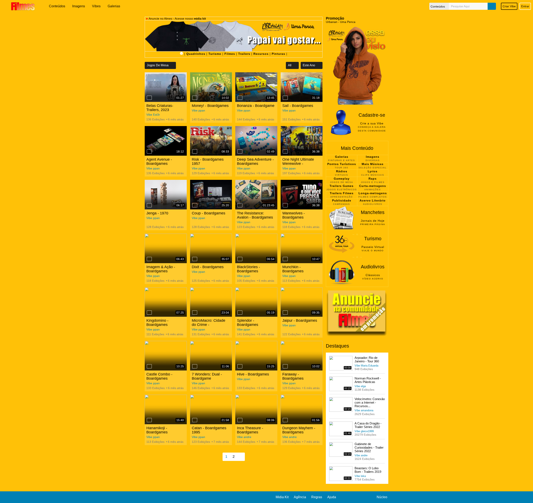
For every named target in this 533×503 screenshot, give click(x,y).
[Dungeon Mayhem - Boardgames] (302, 409)
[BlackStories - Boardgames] (256, 248)
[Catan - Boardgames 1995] (211, 409)
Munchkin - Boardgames (293, 269)
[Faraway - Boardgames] (302, 355)
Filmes (229, 53)
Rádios (341, 171)
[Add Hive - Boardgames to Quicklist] (239, 366)
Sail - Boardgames (297, 106)
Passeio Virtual (372, 247)
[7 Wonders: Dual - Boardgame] (211, 355)
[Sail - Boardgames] (302, 87)
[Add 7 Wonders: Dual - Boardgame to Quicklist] (194, 366)
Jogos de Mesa (158, 65)
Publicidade (341, 200)
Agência (300, 497)
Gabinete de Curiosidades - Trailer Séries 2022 (369, 447)
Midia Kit (282, 497)
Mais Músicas (373, 164)
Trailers (244, 53)
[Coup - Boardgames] (211, 194)
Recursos (261, 53)
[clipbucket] (23, 6)
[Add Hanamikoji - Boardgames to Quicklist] (149, 420)
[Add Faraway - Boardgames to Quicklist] (285, 366)
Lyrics (372, 171)
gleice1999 (367, 431)
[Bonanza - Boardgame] (256, 87)
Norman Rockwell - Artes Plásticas (368, 380)
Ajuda (331, 497)
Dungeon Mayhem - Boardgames (298, 430)
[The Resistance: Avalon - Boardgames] (256, 194)
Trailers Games (342, 186)
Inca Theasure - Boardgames (250, 430)
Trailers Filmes (342, 193)
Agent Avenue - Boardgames (159, 161)
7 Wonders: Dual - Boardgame (207, 376)
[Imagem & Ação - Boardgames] (166, 248)
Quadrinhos (195, 53)
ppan (201, 110)
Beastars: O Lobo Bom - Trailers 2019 (368, 469)
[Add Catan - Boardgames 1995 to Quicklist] (194, 420)
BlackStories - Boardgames (248, 269)
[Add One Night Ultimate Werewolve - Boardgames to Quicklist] (285, 151)
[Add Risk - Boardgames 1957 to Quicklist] (194, 151)
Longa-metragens (373, 193)
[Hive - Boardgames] (256, 355)
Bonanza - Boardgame (255, 106)
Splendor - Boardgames (247, 322)
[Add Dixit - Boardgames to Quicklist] (194, 259)
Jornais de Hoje (373, 220)
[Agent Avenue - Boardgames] (166, 141)
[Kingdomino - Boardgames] (166, 302)
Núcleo (382, 497)
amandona (367, 410)
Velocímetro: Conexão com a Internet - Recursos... (370, 402)
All (290, 65)
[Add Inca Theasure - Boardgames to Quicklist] (239, 420)
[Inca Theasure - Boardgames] (256, 409)
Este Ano (309, 65)
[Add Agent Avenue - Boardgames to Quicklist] (149, 151)
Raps (373, 178)
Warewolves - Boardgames (293, 215)
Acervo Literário (373, 200)
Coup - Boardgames (208, 213)
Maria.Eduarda (369, 365)
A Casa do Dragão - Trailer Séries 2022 (368, 425)
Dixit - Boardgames (208, 267)
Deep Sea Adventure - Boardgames (255, 161)
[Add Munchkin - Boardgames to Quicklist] (285, 259)
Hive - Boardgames (253, 374)
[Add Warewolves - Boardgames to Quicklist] (285, 205)
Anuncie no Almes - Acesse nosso (177, 18)
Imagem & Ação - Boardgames (160, 269)
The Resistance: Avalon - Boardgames (255, 215)
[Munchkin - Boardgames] (302, 248)
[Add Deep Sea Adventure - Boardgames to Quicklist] (239, 151)
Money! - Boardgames (210, 106)
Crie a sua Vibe (372, 123)
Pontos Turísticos (341, 164)
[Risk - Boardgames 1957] (211, 141)
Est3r (156, 114)
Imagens (78, 6)
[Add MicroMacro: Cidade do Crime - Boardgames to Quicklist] (194, 312)
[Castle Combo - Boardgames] (166, 355)
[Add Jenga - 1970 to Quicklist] (149, 205)
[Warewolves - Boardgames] (302, 194)
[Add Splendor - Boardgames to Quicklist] (239, 312)
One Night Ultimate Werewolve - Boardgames (298, 163)
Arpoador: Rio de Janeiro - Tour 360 (367, 359)
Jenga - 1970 (157, 213)
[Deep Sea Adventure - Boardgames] (256, 141)
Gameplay (342, 178)
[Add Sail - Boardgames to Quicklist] (285, 98)
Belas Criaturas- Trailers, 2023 (159, 108)
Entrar (525, 6)
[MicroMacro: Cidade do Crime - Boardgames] (211, 302)
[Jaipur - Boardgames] (302, 302)
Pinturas (278, 53)
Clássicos (373, 275)
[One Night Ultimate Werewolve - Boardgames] (302, 141)
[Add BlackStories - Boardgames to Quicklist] (239, 259)
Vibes (96, 6)
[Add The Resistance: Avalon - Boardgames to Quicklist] (239, 205)
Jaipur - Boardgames (299, 320)
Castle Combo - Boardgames (159, 376)
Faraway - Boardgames (293, 376)
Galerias (114, 6)
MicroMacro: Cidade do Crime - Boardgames (208, 324)
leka (363, 476)
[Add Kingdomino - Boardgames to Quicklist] (149, 312)
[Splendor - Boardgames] (256, 302)
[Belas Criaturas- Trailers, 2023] (166, 87)
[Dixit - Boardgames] (211, 248)
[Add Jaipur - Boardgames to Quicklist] (285, 312)
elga (363, 386)
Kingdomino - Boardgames (157, 322)
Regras (316, 497)
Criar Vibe (509, 6)
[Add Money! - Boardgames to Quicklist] (194, 98)
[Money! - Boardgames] (211, 87)
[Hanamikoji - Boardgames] (166, 409)
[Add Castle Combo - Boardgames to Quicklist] (149, 366)
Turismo (214, 53)
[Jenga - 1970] (166, 194)
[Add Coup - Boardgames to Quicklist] (194, 205)
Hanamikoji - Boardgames (157, 430)
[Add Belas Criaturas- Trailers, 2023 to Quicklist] (149, 98)
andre (247, 437)
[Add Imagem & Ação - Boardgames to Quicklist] (149, 259)
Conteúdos (57, 6)
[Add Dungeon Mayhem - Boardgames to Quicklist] (285, 420)
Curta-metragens (372, 186)
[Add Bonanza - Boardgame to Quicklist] (239, 98)
